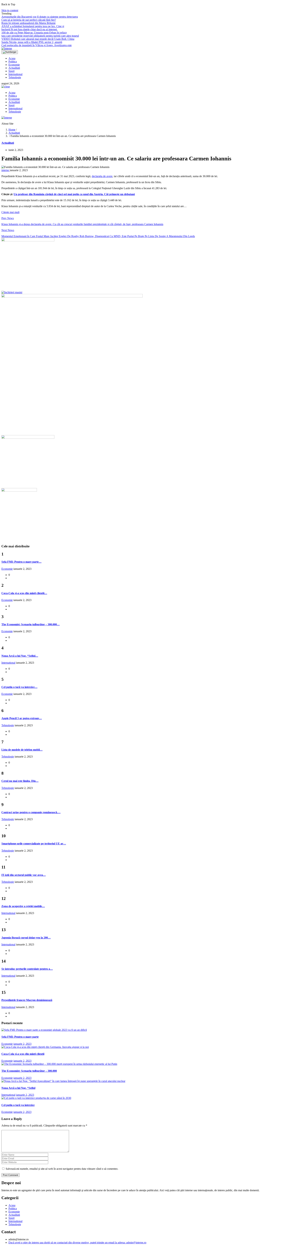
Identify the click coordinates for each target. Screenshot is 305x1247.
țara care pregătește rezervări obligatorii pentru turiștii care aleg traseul (40, 35)
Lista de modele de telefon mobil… (22, 749)
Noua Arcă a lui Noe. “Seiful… (19, 655)
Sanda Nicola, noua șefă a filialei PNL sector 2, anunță (31, 42)
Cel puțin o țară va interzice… (19, 687)
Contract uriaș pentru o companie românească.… (31, 812)
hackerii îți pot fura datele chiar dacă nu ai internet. (29, 29)
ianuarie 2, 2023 (22, 1043)
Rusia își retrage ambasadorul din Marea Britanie (28, 23)
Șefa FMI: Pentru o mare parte (20, 1036)
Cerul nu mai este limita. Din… (19, 780)
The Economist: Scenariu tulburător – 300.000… (30, 624)
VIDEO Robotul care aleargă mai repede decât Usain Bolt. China (37, 38)
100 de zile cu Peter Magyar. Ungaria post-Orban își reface (34, 32)
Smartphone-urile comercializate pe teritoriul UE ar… (33, 843)
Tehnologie (14, 77)
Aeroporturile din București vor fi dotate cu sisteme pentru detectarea (39, 16)
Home (11, 129)
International (15, 74)
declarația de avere (102, 176)
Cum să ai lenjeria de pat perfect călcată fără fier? (28, 19)
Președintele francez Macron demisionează (26, 1000)
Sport (11, 71)
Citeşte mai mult (10, 212)
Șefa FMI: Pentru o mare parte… (21, 561)
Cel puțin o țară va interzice (18, 1105)
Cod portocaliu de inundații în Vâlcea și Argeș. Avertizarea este (36, 45)
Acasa (11, 58)
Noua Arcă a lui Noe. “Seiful (18, 1087)
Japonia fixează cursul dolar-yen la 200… (26, 937)
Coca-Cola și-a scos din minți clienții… (24, 593)
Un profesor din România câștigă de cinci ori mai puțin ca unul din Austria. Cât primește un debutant (74, 194)
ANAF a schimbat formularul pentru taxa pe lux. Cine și (32, 26)
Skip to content (9, 10)
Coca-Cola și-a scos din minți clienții (22, 1053)
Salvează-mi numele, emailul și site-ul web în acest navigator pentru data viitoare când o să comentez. (62, 1168)
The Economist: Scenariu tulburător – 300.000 (29, 1070)
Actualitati (14, 67)
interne (5, 170)
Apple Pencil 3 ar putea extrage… (21, 718)
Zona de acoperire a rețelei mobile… (23, 906)
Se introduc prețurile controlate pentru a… (27, 968)
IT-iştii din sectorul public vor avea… (23, 874)
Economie (14, 64)
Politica (12, 61)
